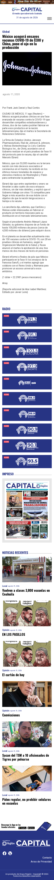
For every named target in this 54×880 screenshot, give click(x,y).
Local (4, 586)
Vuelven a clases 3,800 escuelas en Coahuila (26, 592)
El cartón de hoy (13, 675)
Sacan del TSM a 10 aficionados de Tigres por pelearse (25, 757)
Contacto (47, 857)
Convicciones (11, 715)
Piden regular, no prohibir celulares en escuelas (26, 801)
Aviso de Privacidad (41, 861)
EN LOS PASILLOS (13, 634)
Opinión (5, 630)
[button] (49, 19)
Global (6, 31)
